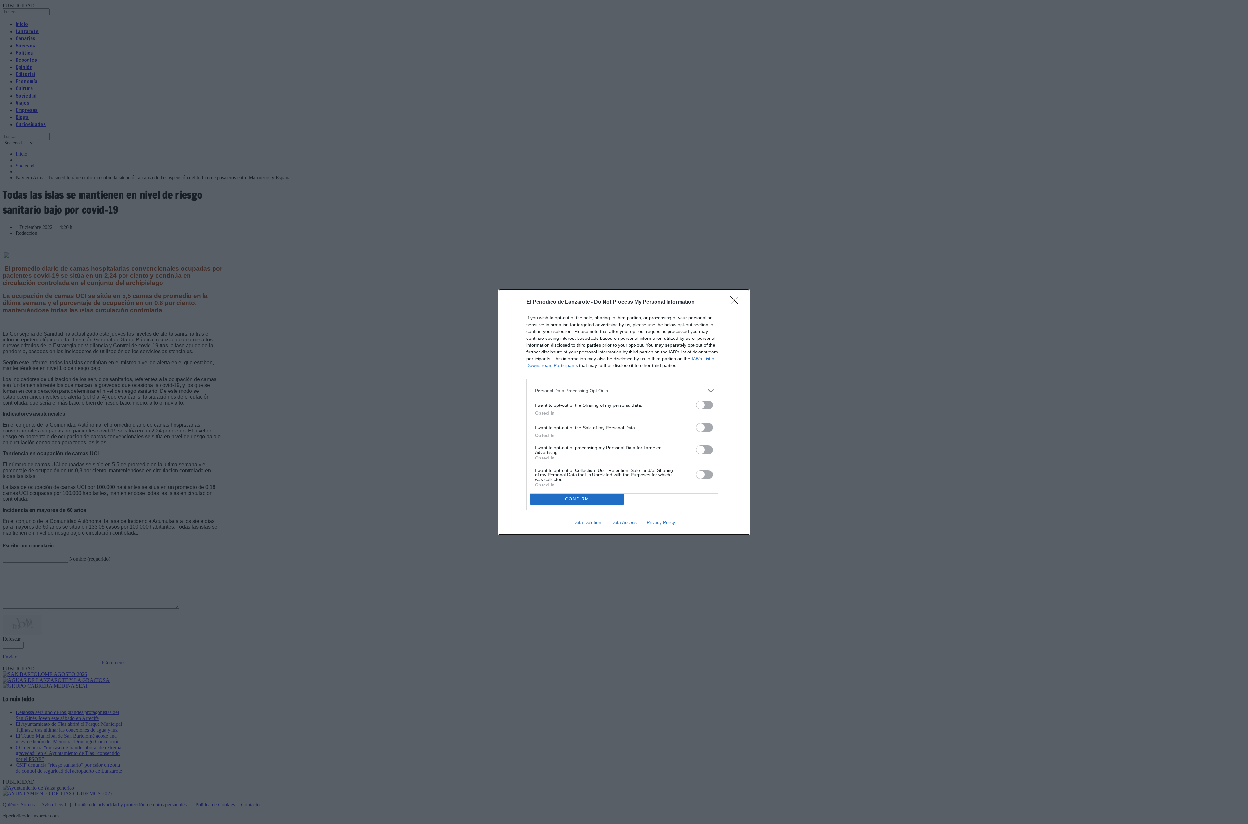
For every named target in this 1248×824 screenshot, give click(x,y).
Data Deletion (587, 522)
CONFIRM (577, 499)
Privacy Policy (661, 522)
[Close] (736, 302)
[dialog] (624, 412)
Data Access (624, 522)
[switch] (704, 405)
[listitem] (624, 390)
